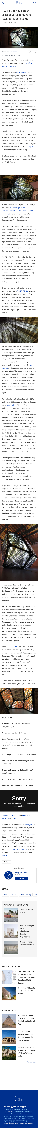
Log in (34, 2)
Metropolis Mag (26, 895)
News (5, 895)
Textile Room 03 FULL (10, 815)
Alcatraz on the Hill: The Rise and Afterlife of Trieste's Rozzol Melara (26, 1051)
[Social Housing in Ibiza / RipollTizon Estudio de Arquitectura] (11, 931)
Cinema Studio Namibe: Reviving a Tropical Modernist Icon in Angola (25, 1035)
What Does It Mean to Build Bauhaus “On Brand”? (26, 991)
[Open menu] (2, 2)
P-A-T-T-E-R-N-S (21, 72)
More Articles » (32, 1062)
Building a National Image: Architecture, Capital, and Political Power (26, 1019)
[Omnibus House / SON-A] (11, 915)
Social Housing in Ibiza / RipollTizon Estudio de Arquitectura (27, 931)
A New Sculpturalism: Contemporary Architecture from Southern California (18, 210)
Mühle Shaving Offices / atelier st (27, 943)
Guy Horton (21, 872)
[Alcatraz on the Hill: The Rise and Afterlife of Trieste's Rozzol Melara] (9, 1053)
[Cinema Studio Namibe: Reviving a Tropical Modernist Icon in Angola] (9, 1037)
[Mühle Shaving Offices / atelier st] (11, 947)
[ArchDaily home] (19, 2)
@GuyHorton (6, 855)
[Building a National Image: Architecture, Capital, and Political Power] (9, 1021)
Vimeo (14, 818)
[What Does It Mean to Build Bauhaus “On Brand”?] (9, 993)
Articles (13, 895)
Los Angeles (29, 146)
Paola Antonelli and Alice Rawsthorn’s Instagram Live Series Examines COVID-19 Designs (26, 977)
